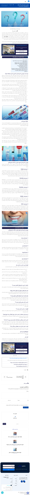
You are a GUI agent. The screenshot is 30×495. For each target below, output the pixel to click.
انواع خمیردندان (25, 61)
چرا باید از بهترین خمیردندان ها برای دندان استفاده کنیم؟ (20, 60)
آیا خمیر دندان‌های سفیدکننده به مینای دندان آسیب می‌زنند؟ (18, 362)
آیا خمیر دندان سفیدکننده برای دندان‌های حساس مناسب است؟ (18, 358)
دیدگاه (27, 391)
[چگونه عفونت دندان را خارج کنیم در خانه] (15, 433)
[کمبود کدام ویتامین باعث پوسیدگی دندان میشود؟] (15, 441)
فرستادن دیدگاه (26, 407)
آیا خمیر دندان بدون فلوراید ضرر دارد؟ (21, 366)
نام (27, 400)
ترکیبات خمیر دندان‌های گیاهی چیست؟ (22, 65)
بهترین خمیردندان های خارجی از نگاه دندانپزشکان (21, 62)
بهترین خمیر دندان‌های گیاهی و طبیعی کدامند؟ (20, 364)
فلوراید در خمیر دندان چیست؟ (23, 67)
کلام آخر (25, 71)
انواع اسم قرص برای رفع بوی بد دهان (15, 452)
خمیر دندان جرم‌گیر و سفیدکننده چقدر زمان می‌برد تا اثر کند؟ (19, 69)
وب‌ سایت (9, 400)
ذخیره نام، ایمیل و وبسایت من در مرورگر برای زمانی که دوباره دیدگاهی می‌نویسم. (16, 405)
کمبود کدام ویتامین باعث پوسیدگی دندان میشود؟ (15, 444)
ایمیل (18, 400)
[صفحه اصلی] (13, 4)
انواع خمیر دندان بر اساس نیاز (23, 64)
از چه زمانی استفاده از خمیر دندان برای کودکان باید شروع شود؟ (19, 68)
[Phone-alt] (24, 481)
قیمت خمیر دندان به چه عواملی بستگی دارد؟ (20, 70)
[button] (15, 358)
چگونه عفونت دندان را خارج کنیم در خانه (15, 436)
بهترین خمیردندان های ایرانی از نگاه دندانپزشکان (21, 63)
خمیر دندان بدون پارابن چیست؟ (23, 66)
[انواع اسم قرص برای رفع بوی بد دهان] (15, 449)
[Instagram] (22, 481)
